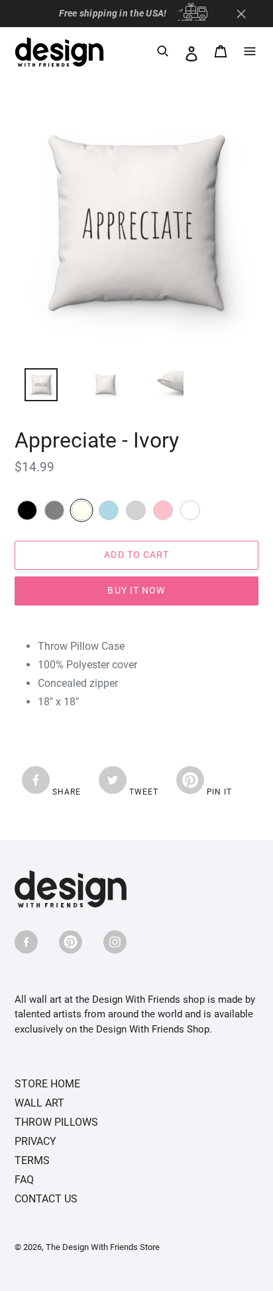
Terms (32, 1160)
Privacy (35, 1141)
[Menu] (249, 53)
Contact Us (46, 1199)
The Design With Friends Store (103, 1247)
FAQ (24, 1179)
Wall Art (39, 1103)
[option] (33, 388)
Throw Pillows (56, 1122)
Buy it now (136, 590)
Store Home (47, 1083)
